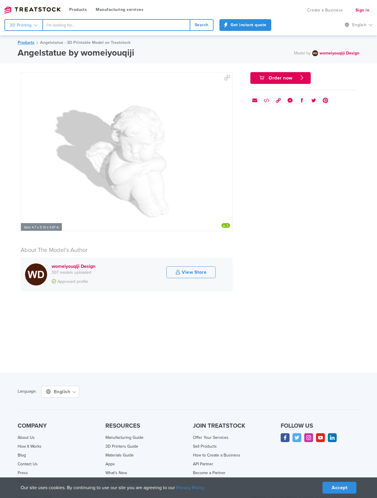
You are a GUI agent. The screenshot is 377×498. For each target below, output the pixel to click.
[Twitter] (296, 437)
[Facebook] (285, 437)
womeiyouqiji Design (339, 53)
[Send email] (254, 100)
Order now (280, 78)
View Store (194, 272)
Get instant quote (248, 24)
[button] (227, 77)
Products (78, 9)
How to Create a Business (216, 455)
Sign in (362, 10)
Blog (22, 455)
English (360, 24)
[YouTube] (320, 437)
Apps (110, 464)
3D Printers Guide (121, 446)
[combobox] (116, 25)
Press (23, 472)
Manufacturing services (119, 9)
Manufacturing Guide (124, 437)
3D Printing (21, 25)
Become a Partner (209, 472)
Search (202, 24)
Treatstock (32, 10)
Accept (339, 488)
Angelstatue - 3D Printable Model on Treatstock (85, 42)
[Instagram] (308, 437)
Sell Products (205, 446)
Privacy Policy (190, 488)
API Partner (203, 464)
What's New (116, 472)
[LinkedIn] (332, 437)
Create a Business (325, 10)
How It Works (30, 446)
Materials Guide (119, 455)
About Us (26, 437)
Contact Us (28, 464)
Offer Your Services (211, 437)
